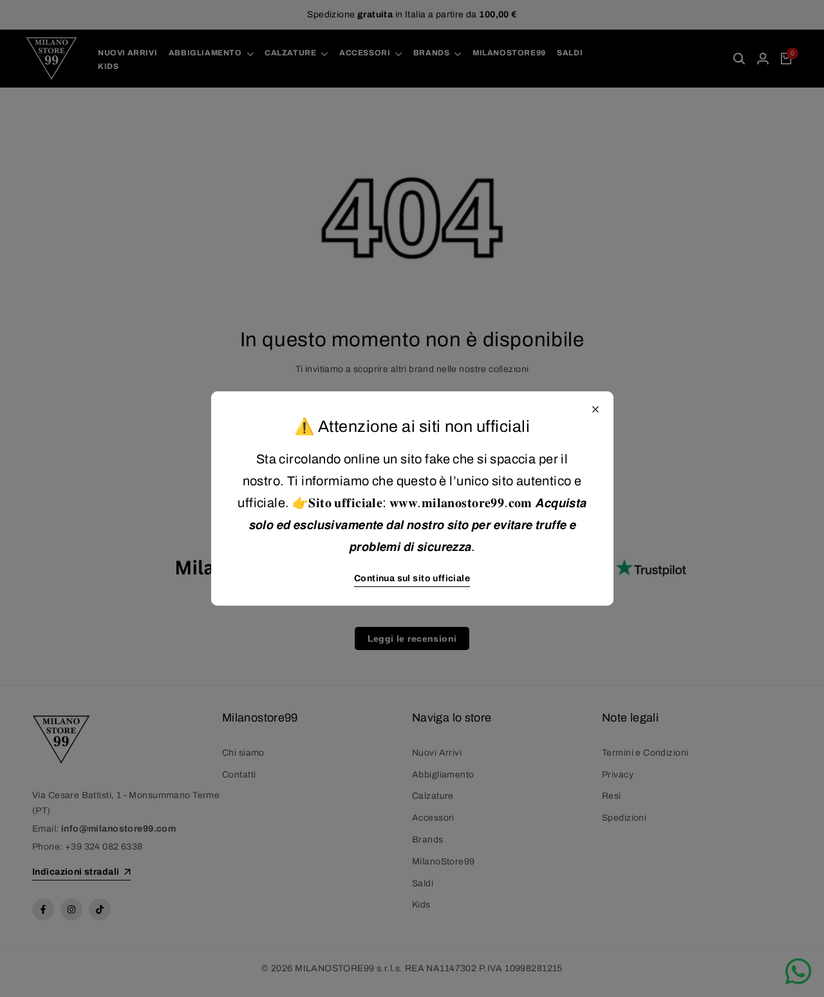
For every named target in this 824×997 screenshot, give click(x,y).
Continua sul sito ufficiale (412, 578)
